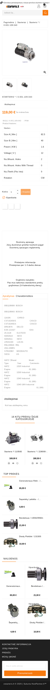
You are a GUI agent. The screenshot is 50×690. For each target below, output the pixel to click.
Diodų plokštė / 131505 (30, 536)
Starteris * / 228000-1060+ (37, 452)
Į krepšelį (26, 192)
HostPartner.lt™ (39, 684)
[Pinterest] (17, 206)
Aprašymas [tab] (8, 296)
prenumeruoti (25, 673)
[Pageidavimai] (17, 463)
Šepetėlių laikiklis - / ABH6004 (29, 500)
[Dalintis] (5, 206)
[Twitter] (11, 206)
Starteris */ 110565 (13, 451)
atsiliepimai (9, 104)
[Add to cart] (9, 463)
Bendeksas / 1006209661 (31, 518)
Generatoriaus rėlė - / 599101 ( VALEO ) (29, 482)
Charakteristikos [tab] (24, 296)
